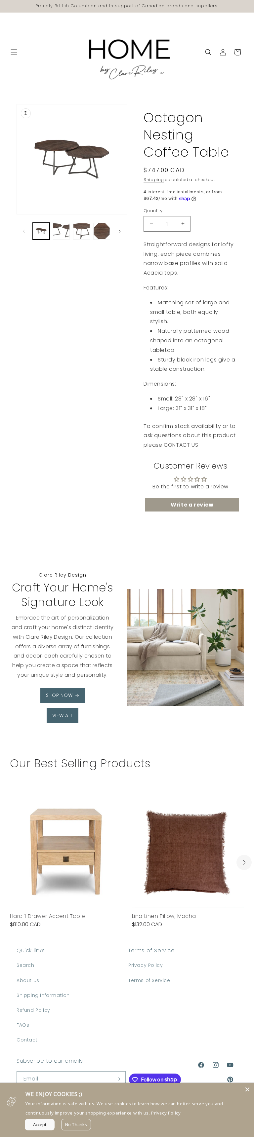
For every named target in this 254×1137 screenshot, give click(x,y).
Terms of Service (149, 980)
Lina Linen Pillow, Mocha (164, 916)
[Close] (247, 1089)
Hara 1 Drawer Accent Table (47, 916)
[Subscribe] (118, 1079)
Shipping (154, 179)
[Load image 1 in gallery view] (41, 231)
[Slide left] (24, 231)
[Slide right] (119, 231)
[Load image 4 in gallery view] (101, 231)
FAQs (23, 1025)
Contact (27, 1040)
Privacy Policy (145, 965)
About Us (28, 980)
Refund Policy (33, 1010)
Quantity (153, 211)
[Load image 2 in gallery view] (61, 231)
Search (25, 965)
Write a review (192, 505)
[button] (14, 52)
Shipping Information (43, 995)
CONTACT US (181, 445)
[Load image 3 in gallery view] (81, 231)
